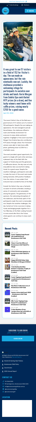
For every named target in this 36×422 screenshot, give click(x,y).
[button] (30, 11)
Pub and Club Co (17, 357)
